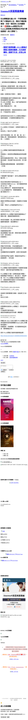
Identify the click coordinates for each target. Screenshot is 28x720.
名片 (4, 41)
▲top (2, 360)
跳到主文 (3, 15)
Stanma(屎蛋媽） (5, 343)
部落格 (5, 39)
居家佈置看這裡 (13, 357)
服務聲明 (16, 700)
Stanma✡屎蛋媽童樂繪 (12, 11)
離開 (8, 717)
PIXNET (6, 698)
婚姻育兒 (12, 34)
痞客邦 (14, 351)
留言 (18, 351)
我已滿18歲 (3, 717)
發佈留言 (3, 371)
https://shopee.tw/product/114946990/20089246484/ (14, 336)
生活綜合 (11, 355)
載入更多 (3, 362)
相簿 (4, 37)
